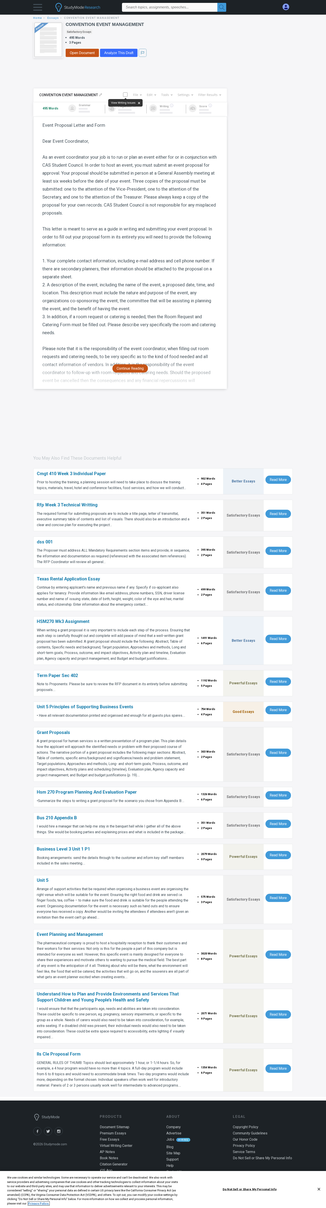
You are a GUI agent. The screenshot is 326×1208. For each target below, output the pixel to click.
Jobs (170, 1139)
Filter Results (208, 95)
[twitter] (49, 1134)
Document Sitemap (114, 1127)
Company (173, 1127)
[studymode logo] (85, 7)
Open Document (82, 53)
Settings (184, 95)
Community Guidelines (250, 1133)
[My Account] (288, 7)
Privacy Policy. (38, 1203)
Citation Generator (114, 1164)
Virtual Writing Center (116, 1146)
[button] (37, 8)
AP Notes (107, 1152)
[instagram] (59, 1134)
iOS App (106, 1170)
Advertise (173, 1133)
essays (53, 18)
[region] (163, 1189)
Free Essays (109, 1139)
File (135, 95)
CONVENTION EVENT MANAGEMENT (105, 24)
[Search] (221, 7)
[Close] (319, 1189)
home (37, 18)
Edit (150, 95)
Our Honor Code (245, 1139)
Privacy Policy (244, 1146)
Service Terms (244, 1152)
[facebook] (38, 1134)
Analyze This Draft (118, 53)
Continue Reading (130, 368)
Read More (278, 480)
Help (170, 1165)
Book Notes (109, 1158)
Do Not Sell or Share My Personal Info (250, 1189)
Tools (165, 95)
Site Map (173, 1153)
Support (172, 1159)
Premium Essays (113, 1133)
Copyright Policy (245, 1127)
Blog (169, 1147)
